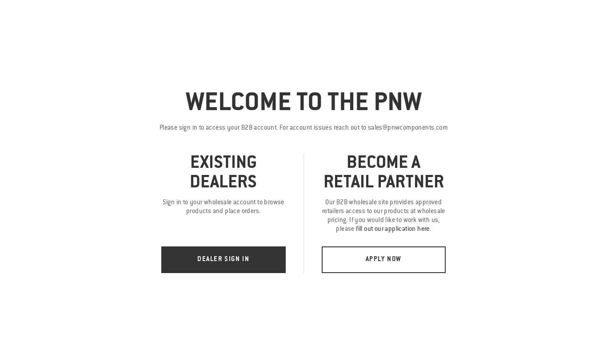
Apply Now (384, 259)
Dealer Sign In (223, 259)
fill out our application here (393, 229)
